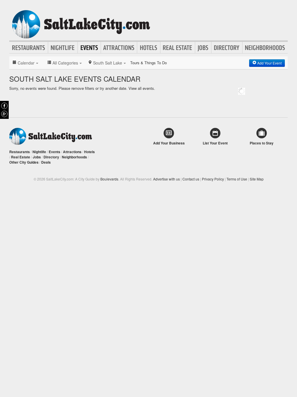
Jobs (203, 47)
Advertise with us (166, 178)
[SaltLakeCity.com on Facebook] (4, 106)
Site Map (257, 178)
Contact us (190, 178)
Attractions (119, 47)
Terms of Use (237, 178)
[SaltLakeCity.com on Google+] (4, 114)
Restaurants (29, 47)
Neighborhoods (265, 47)
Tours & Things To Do (148, 62)
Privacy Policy (213, 178)
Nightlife (62, 47)
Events (89, 47)
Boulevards (109, 178)
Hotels (148, 47)
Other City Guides (24, 162)
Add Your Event (269, 62)
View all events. (141, 88)
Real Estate (177, 47)
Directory (226, 47)
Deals (46, 162)
